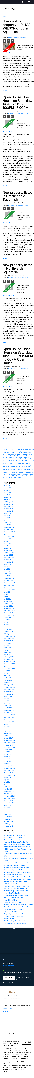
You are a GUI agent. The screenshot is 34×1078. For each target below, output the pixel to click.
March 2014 (8, 817)
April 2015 (7, 787)
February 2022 (9, 604)
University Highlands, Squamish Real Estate (18, 471)
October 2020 (8, 641)
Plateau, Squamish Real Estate (14, 898)
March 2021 (8, 629)
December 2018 (9, 687)
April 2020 (7, 652)
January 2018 (8, 712)
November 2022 (9, 585)
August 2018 (8, 696)
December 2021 (9, 608)
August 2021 (8, 617)
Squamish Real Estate (13, 448)
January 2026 (8, 504)
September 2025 (9, 511)
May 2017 (7, 731)
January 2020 (8, 659)
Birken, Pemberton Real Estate (9, 449)
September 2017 (9, 722)
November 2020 (9, 638)
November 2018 (9, 689)
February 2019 (9, 682)
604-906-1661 (16, 963)
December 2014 (9, 796)
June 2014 (7, 810)
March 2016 (8, 761)
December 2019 (9, 661)
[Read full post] (9, 47)
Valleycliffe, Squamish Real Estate (15, 909)
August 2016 (8, 750)
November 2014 (9, 798)
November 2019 (9, 664)
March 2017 (8, 733)
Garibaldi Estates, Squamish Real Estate (15, 460)
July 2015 (7, 780)
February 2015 (9, 791)
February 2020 (9, 657)
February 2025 (9, 527)
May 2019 (7, 675)
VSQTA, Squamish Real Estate (21, 474)
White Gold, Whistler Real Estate (15, 477)
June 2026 (7, 492)
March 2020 (8, 655)
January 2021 (8, 634)
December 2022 (9, 583)
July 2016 (7, 752)
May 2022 (7, 597)
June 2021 (7, 622)
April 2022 (7, 599)
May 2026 (7, 495)
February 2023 (9, 578)
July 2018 (7, 699)
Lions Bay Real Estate (11, 884)
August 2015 (8, 777)
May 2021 (7, 624)
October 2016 (8, 745)
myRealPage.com (20, 1034)
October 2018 (8, 692)
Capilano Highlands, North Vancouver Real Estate (17, 455)
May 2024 (7, 546)
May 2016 (7, 756)
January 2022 (8, 606)
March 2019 (8, 680)
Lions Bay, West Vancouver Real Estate (18, 465)
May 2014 (7, 812)
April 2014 (7, 814)
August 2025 (8, 513)
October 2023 (8, 560)
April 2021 (7, 627)
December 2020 (9, 636)
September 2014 (9, 803)
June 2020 (7, 648)
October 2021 (8, 613)
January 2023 (8, 580)
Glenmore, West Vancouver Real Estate (17, 879)
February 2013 (9, 824)
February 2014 (9, 819)
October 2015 (8, 773)
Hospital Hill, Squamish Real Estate (24, 463)
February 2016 (9, 763)
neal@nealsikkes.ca (9, 965)
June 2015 (7, 782)
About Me (9, 978)
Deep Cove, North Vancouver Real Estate (18, 863)
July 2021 (7, 620)
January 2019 (8, 685)
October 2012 (8, 826)
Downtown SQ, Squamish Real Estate (11, 458)
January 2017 (8, 738)
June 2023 (7, 569)
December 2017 (9, 715)
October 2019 (8, 666)
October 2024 (8, 534)
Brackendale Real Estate (22, 449)
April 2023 (7, 573)
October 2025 (8, 509)
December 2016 (9, 740)
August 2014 (8, 805)
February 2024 (9, 553)
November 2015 (9, 770)
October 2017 (8, 719)
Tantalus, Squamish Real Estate (14, 902)
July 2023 (7, 567)
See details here (8, 53)
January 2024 (8, 555)
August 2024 (8, 539)
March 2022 (8, 601)
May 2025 (7, 520)
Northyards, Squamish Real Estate (18, 277)
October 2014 (8, 800)
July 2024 (7, 541)
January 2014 (8, 821)
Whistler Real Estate (16, 475)
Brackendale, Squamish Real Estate (18, 113)
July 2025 (7, 516)
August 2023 (8, 564)
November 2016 (9, 743)
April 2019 (7, 678)
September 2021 (9, 615)
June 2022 (7, 594)
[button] (9, 978)
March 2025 (8, 525)
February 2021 (8, 631)
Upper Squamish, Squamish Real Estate (17, 907)
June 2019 (7, 673)
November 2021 (9, 611)
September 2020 (9, 643)
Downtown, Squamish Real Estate (15, 870)
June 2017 (7, 729)
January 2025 (8, 529)
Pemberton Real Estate (8, 468)
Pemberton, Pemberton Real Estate (21, 468)
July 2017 (7, 726)
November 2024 (9, 532)
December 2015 (9, 768)
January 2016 (8, 766)
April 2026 (7, 497)
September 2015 (9, 775)
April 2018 (7, 706)
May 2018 (7, 703)
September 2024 (9, 536)
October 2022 (8, 587)
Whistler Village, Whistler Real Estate (16, 921)
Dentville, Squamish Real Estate (17, 37)
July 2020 (7, 645)
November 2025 (9, 506)
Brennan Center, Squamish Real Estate (22, 451)
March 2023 (8, 576)
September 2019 (9, 668)
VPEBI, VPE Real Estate (8, 474)
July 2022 (7, 592)
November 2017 (9, 717)
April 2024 (7, 548)
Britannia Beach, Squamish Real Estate (12, 452)
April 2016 (7, 759)
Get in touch (23, 978)
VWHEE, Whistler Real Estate (14, 916)
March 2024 (8, 550)
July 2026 (7, 490)
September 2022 (9, 590)
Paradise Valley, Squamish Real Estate (22, 466)
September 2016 (9, 747)
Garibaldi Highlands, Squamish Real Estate (18, 462)
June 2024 (7, 543)
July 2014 (7, 807)
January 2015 (8, 794)
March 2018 (8, 708)
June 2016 (7, 754)
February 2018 (9, 710)
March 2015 (8, 789)
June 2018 (7, 701)
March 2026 (8, 499)
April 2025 (7, 523)
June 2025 (7, 518)
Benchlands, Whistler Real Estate (26, 448)
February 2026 (9, 502)
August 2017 (8, 724)
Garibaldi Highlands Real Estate (14, 874)
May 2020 (7, 650)
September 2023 (9, 562)
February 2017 (9, 736)
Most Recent (8, 485)
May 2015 (7, 784)
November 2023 (9, 557)
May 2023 (7, 571)
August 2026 (8, 488)
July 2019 (7, 671)
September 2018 (9, 694)
